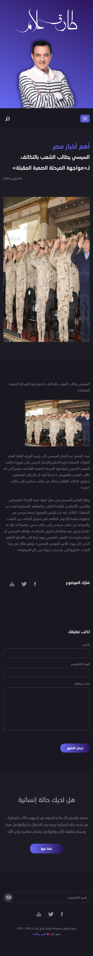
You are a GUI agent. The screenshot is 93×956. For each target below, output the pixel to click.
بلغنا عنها (46, 848)
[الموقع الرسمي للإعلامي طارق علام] (46, 20)
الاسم (86, 644)
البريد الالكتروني (80, 664)
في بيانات (39, 934)
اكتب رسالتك (82, 683)
